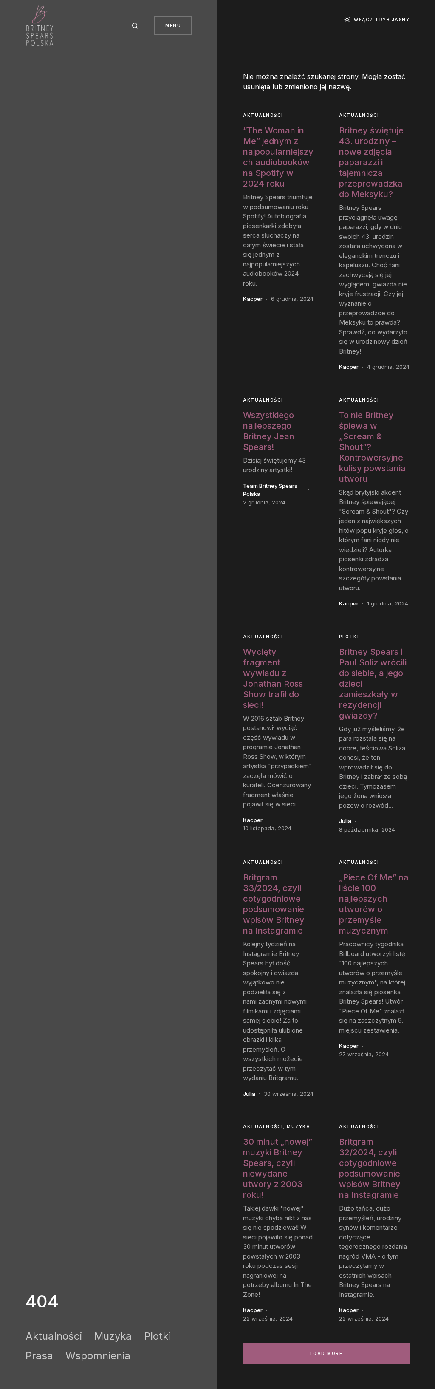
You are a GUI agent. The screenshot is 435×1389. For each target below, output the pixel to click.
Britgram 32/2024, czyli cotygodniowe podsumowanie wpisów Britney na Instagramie (370, 1168)
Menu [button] (173, 25)
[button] (136, 25)
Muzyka (113, 1336)
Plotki (157, 1336)
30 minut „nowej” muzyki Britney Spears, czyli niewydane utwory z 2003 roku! (277, 1168)
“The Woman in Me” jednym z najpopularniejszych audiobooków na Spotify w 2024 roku (278, 157)
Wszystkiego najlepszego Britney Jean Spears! (268, 431)
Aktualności (53, 1336)
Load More (326, 1353)
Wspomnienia (97, 1355)
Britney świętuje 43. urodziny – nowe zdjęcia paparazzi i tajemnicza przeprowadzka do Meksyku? (371, 162)
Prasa (39, 1355)
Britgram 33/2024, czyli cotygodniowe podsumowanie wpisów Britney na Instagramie (274, 904)
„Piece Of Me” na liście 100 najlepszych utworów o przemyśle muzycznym (374, 904)
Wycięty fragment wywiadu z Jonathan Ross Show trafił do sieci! (273, 678)
